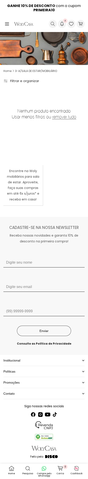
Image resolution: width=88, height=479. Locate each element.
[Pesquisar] (53, 24)
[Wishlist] (71, 24)
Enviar (44, 331)
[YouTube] (47, 414)
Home (7, 71)
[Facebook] (33, 414)
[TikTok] (55, 414)
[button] (7, 24)
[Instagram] (40, 414)
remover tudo (64, 117)
